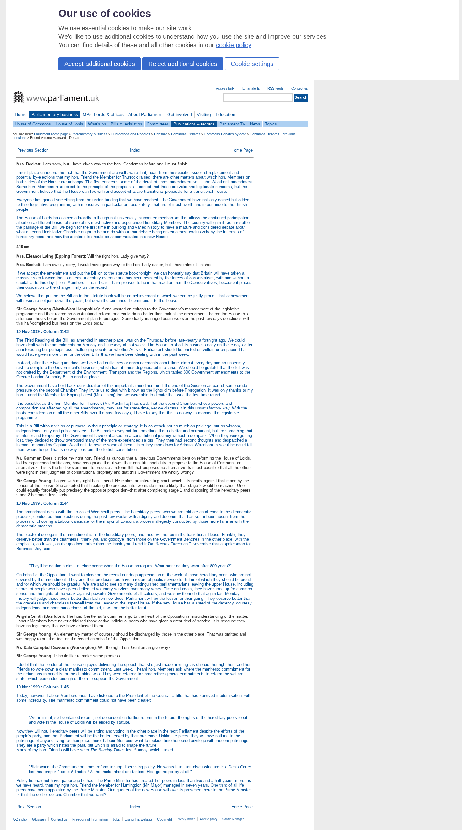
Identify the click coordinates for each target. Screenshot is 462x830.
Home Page (242, 150)
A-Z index (20, 819)
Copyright (164, 819)
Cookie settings (252, 63)
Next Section (29, 807)
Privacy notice (186, 819)
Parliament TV (232, 124)
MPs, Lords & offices (103, 114)
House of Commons (33, 124)
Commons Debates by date (225, 134)
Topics (271, 124)
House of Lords (69, 124)
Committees (158, 124)
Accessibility (225, 88)
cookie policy (233, 45)
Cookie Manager (233, 819)
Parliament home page (51, 134)
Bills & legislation (126, 124)
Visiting (204, 114)
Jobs (116, 819)
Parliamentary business (54, 114)
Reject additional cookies (182, 63)
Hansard (160, 134)
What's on (97, 124)
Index (135, 150)
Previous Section (32, 150)
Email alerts (251, 88)
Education (225, 114)
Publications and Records (130, 134)
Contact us (299, 88)
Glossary (39, 819)
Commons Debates (186, 134)
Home (21, 114)
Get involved (179, 114)
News (255, 124)
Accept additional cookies (99, 63)
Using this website (138, 819)
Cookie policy (208, 819)
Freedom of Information (90, 819)
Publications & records (194, 124)
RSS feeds (275, 88)
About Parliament (145, 114)
